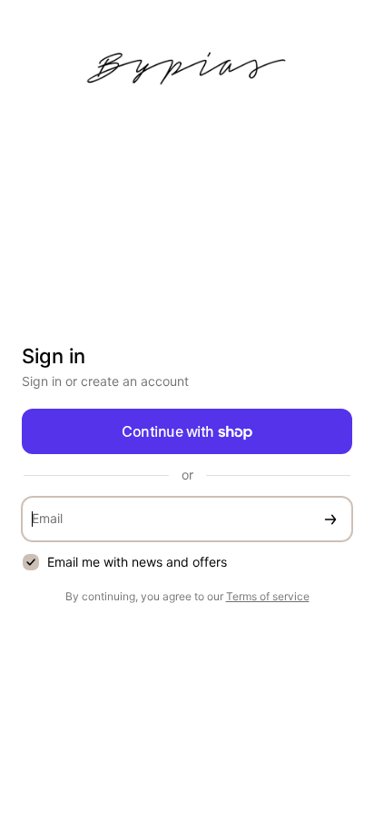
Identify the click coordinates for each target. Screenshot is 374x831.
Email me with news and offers (137, 561)
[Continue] (330, 519)
